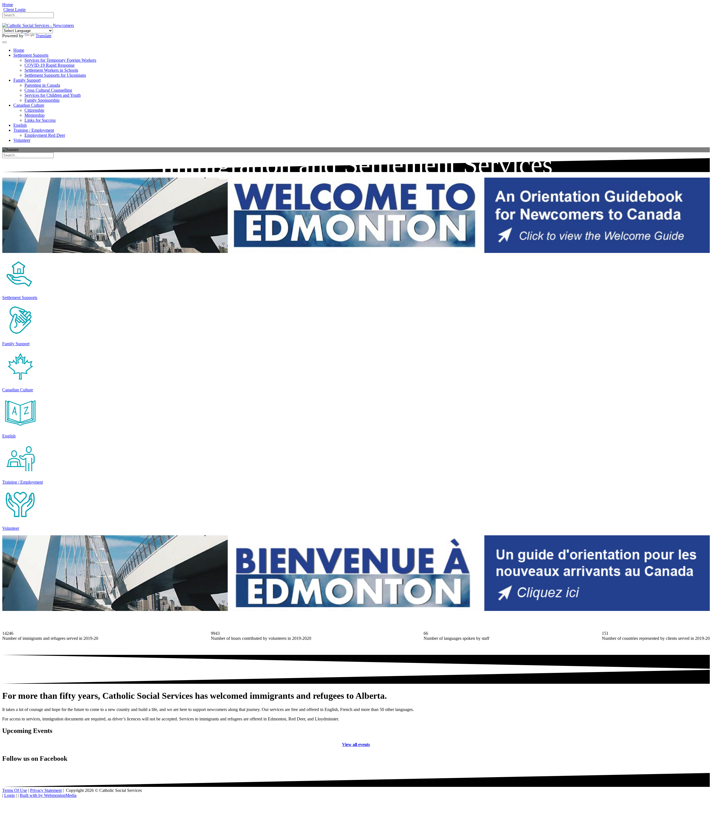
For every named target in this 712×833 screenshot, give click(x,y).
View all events (356, 744)
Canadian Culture (17, 389)
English (9, 436)
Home (7, 4)
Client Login (14, 9)
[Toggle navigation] (4, 42)
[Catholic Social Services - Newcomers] (38, 25)
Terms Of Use (14, 790)
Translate (43, 35)
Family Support (15, 343)
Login (9, 795)
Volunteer (10, 528)
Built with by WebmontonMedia (48, 795)
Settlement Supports (19, 297)
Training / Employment (22, 482)
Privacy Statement (46, 790)
